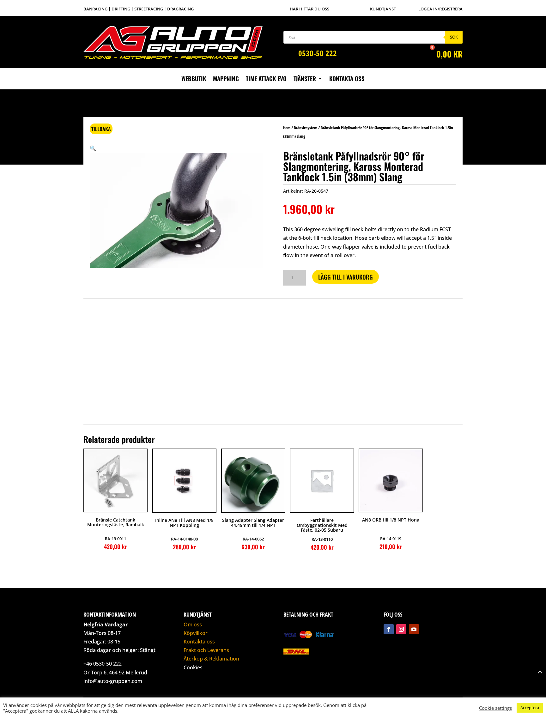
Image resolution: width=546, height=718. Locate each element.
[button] (93, 148)
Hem (286, 127)
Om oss (193, 624)
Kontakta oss (347, 79)
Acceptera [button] (529, 707)
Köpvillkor (196, 633)
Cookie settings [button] (495, 708)
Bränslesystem (305, 127)
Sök (454, 37)
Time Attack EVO (266, 79)
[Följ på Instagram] (401, 629)
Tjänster (305, 79)
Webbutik (193, 79)
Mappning (226, 79)
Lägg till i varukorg (345, 276)
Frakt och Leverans (206, 650)
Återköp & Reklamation (211, 658)
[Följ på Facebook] (389, 629)
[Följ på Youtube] (414, 629)
